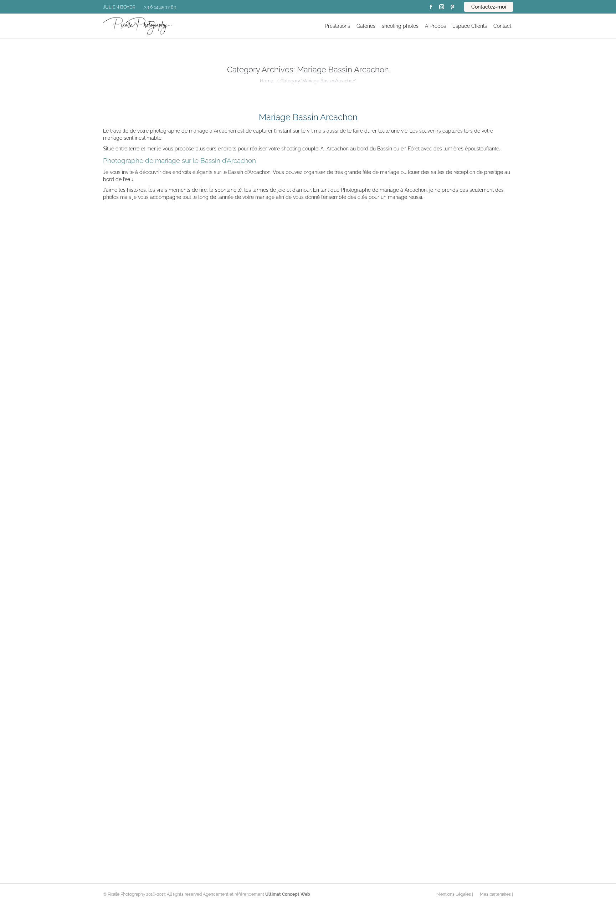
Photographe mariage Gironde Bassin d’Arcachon (184, 613)
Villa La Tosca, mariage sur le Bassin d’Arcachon (183, 819)
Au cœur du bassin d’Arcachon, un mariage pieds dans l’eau (200, 407)
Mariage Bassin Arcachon (136, 418)
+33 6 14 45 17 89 (159, 7)
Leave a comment (275, 418)
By (188, 418)
